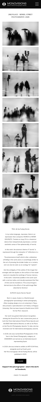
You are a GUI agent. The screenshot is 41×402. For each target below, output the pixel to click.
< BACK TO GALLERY (20, 375)
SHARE (20, 361)
